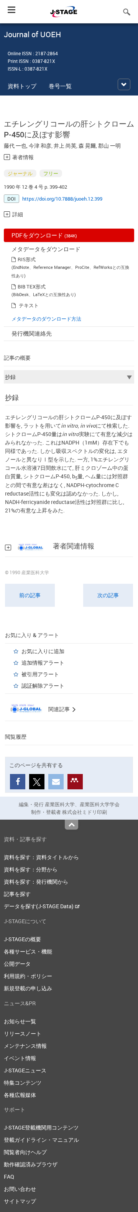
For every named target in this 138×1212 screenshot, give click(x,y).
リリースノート (22, 1033)
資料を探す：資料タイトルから (41, 857)
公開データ (17, 963)
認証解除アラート (42, 685)
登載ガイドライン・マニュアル (41, 1139)
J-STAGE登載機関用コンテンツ (41, 1127)
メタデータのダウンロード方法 (46, 318)
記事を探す (17, 893)
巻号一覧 (60, 86)
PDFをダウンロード (44, 235)
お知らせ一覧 (20, 1021)
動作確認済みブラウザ (31, 1164)
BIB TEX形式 (32, 286)
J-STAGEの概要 (22, 939)
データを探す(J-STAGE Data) (39, 906)
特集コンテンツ (22, 1082)
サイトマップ (20, 1201)
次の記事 (108, 595)
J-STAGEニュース (25, 1070)
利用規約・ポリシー (28, 976)
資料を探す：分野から (31, 869)
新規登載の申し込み (28, 988)
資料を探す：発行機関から (36, 881)
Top (71, 825)
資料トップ (22, 86)
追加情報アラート (42, 662)
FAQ (9, 1176)
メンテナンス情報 (25, 1045)
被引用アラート (40, 674)
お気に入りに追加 (42, 651)
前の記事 (30, 595)
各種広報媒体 (20, 1094)
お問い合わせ (20, 1188)
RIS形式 (27, 259)
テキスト (29, 305)
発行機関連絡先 (32, 333)
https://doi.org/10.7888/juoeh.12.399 (62, 198)
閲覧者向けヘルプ (25, 1152)
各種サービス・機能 (28, 951)
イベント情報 (20, 1058)
